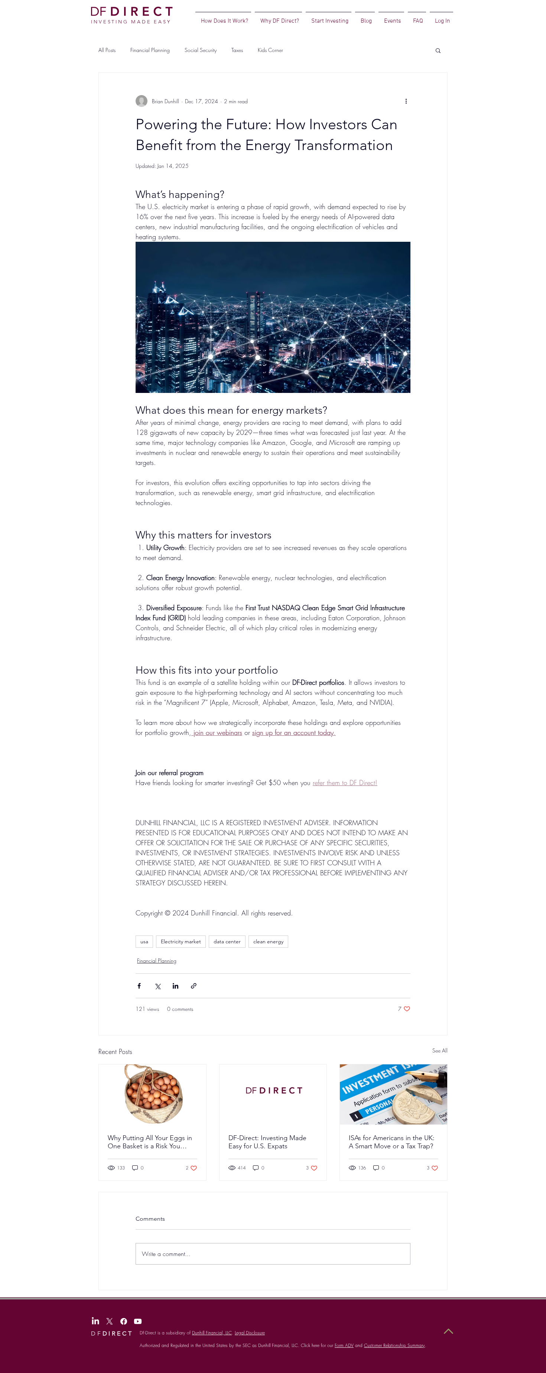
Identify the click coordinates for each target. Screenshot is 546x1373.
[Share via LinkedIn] (175, 985)
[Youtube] (137, 1321)
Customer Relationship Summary (394, 1345)
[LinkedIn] (95, 1321)
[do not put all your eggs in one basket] (152, 1094)
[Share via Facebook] (139, 985)
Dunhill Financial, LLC (212, 1333)
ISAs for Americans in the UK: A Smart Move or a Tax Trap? (392, 1142)
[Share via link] (193, 985)
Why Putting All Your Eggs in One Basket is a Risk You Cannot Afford (150, 1142)
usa (144, 941)
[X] (109, 1321)
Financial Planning (150, 49)
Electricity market (181, 941)
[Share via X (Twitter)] (157, 985)
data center (227, 941)
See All (440, 1050)
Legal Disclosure (250, 1333)
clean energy (268, 941)
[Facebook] (123, 1321)
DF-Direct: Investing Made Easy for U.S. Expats (267, 1142)
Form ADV (344, 1345)
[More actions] (406, 101)
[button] (438, 50)
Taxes (237, 49)
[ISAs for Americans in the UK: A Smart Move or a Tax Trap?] (393, 1094)
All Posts (107, 49)
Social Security (201, 49)
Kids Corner (270, 49)
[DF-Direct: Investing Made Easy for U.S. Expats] (273, 1094)
